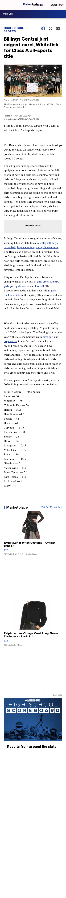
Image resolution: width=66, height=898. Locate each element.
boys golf (48, 337)
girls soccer (22, 286)
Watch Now (56, 5)
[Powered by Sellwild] (57, 695)
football (39, 286)
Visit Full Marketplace (51, 507)
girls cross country (47, 281)
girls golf (9, 286)
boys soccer (10, 341)
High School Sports (14, 29)
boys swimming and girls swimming (38, 247)
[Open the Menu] (5, 5)
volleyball (45, 243)
